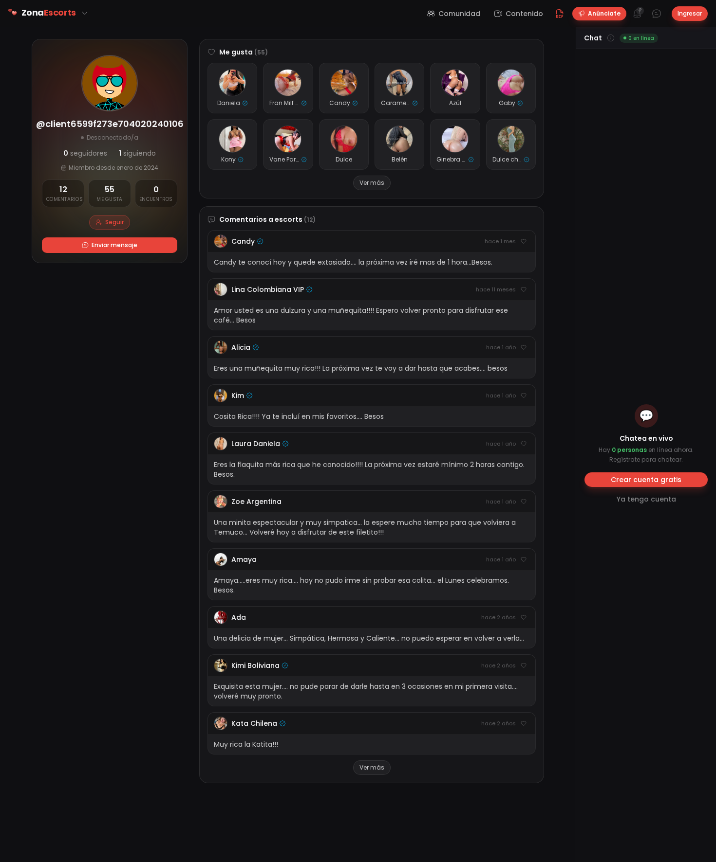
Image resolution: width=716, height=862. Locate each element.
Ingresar (690, 13)
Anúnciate (604, 13)
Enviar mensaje (114, 245)
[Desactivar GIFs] (559, 13)
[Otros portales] (85, 13)
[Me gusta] (523, 241)
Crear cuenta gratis (646, 480)
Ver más (371, 183)
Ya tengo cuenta (646, 499)
